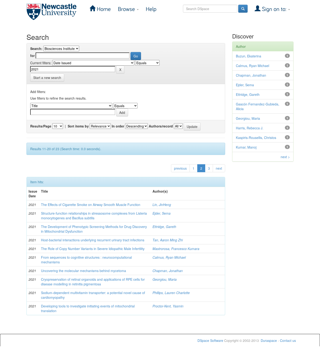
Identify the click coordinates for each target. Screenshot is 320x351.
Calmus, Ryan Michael (169, 257)
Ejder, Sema (162, 213)
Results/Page (40, 126)
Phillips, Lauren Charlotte (171, 292)
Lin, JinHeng (162, 204)
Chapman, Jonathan (168, 270)
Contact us (288, 340)
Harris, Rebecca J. (249, 128)
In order (118, 126)
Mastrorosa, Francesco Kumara (176, 248)
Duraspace (269, 340)
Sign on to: (274, 9)
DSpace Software (210, 340)
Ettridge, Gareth (164, 226)
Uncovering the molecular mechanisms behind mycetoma (83, 270)
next (219, 168)
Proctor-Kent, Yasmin (168, 306)
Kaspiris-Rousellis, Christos (256, 137)
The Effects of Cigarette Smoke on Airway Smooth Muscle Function (90, 204)
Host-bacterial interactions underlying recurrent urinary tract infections (92, 240)
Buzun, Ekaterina (248, 56)
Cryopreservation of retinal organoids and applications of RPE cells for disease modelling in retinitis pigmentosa (93, 281)
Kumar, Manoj (246, 147)
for (32, 55)
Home (103, 9)
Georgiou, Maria (165, 279)
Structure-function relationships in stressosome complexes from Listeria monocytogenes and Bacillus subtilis (94, 215)
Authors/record (161, 126)
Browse (127, 9)
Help (151, 9)
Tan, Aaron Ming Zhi (168, 240)
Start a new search (47, 77)
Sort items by (78, 126)
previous (180, 168)
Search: (36, 48)
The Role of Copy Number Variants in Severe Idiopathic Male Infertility (93, 248)
